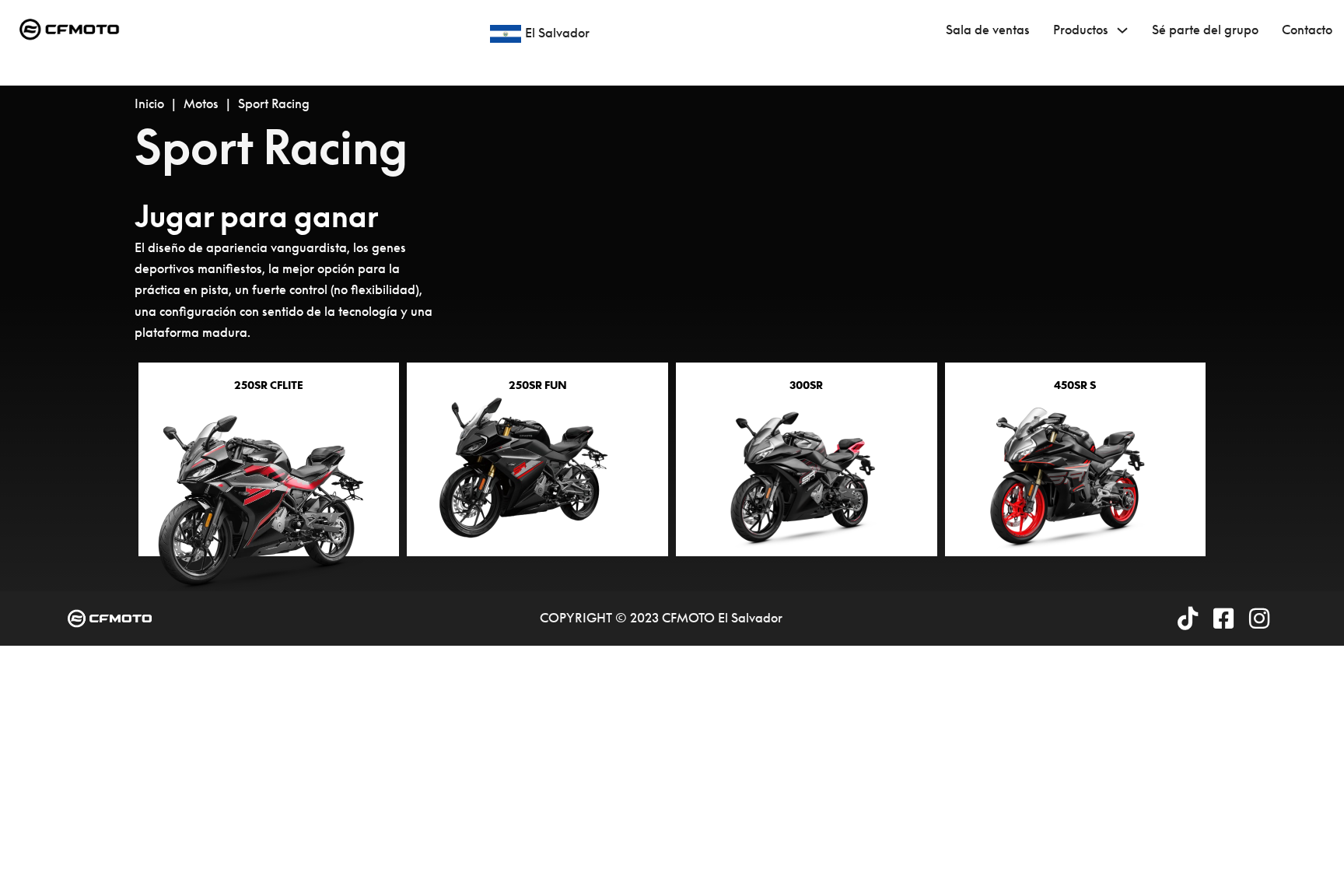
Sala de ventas (988, 29)
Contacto (1307, 29)
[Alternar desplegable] (1122, 30)
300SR (806, 385)
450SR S (1075, 385)
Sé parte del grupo (1205, 29)
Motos (201, 103)
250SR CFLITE (268, 385)
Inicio (149, 103)
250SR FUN (538, 385)
